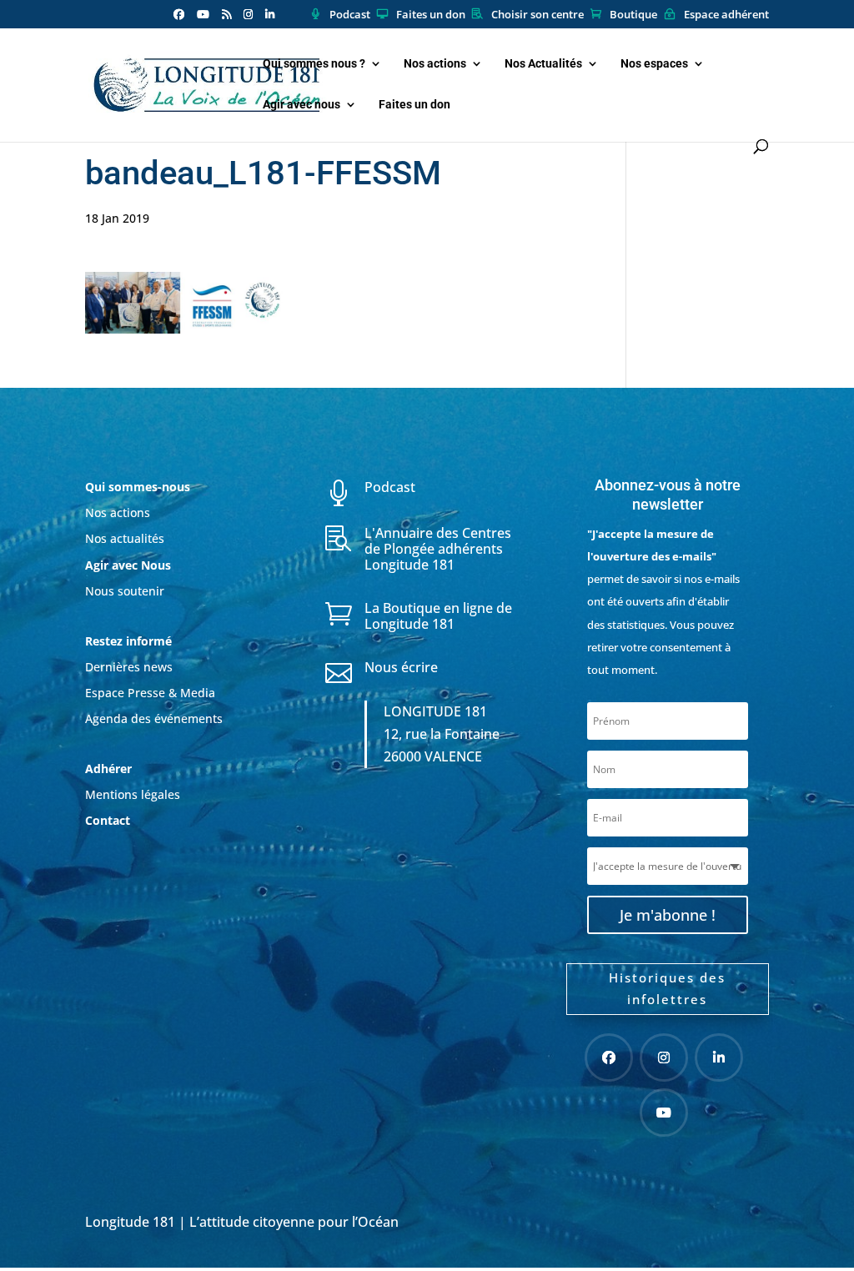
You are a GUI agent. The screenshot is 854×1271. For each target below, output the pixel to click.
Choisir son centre (537, 15)
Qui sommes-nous (137, 487)
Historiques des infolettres (667, 988)
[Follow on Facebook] (609, 1057)
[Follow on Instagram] (664, 1057)
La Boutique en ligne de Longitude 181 (438, 616)
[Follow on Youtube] (664, 1112)
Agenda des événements (154, 718)
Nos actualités (124, 538)
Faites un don (430, 15)
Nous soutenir (124, 591)
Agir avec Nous (128, 565)
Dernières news (129, 667)
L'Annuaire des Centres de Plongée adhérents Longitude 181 (437, 549)
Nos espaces (654, 64)
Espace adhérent (726, 15)
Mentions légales (132, 794)
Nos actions (435, 64)
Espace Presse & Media (150, 693)
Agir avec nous (301, 104)
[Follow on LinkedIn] (719, 1057)
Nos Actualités (543, 64)
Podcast (349, 15)
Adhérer (110, 768)
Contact (107, 820)
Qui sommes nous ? (314, 64)
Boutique (633, 15)
